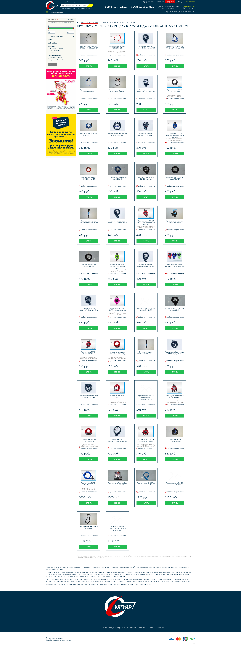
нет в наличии (54, 50)
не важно (53, 52)
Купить (89, 66)
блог (185, 12)
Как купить (178, 12)
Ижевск (78, 2)
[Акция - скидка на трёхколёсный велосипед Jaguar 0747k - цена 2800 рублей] (61, 89)
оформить (169, 2)
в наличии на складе (57, 48)
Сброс (52, 64)
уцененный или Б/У (57, 60)
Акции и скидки (149, 628)
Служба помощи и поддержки (58, 640)
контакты (191, 12)
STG (49, 42)
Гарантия (169, 12)
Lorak (55, 42)
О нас (139, 628)
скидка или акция (56, 57)
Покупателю (131, 628)
